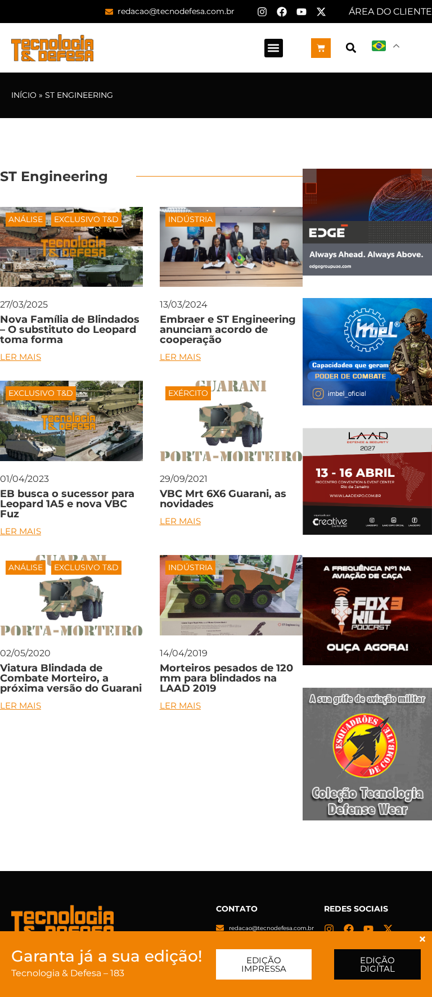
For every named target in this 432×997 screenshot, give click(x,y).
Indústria (190, 219)
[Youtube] (301, 12)
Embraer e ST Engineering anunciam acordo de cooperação (228, 329)
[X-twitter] (321, 12)
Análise (25, 219)
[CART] (321, 48)
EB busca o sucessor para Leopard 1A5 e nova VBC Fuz (67, 504)
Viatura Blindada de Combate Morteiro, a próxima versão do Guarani (71, 678)
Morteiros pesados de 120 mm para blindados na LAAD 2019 (226, 678)
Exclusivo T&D (86, 219)
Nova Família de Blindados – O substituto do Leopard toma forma (70, 329)
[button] (273, 48)
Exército (188, 393)
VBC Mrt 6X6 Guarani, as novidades (223, 499)
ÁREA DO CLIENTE (390, 11)
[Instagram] (262, 12)
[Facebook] (282, 12)
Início (24, 95)
